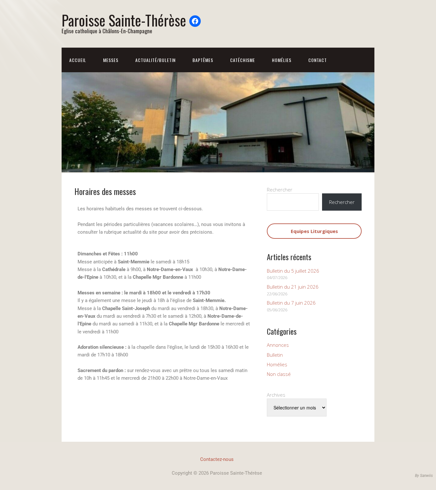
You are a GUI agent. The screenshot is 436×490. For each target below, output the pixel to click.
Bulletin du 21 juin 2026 (293, 287)
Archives (276, 395)
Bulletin (275, 355)
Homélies (281, 60)
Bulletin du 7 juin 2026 (291, 302)
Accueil (77, 60)
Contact (317, 60)
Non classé (279, 374)
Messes (110, 60)
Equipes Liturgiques (314, 231)
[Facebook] (195, 21)
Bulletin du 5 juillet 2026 (293, 271)
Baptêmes (202, 60)
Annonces (278, 345)
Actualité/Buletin (155, 60)
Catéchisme (242, 60)
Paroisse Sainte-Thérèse (124, 20)
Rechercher (279, 189)
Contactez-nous (217, 459)
